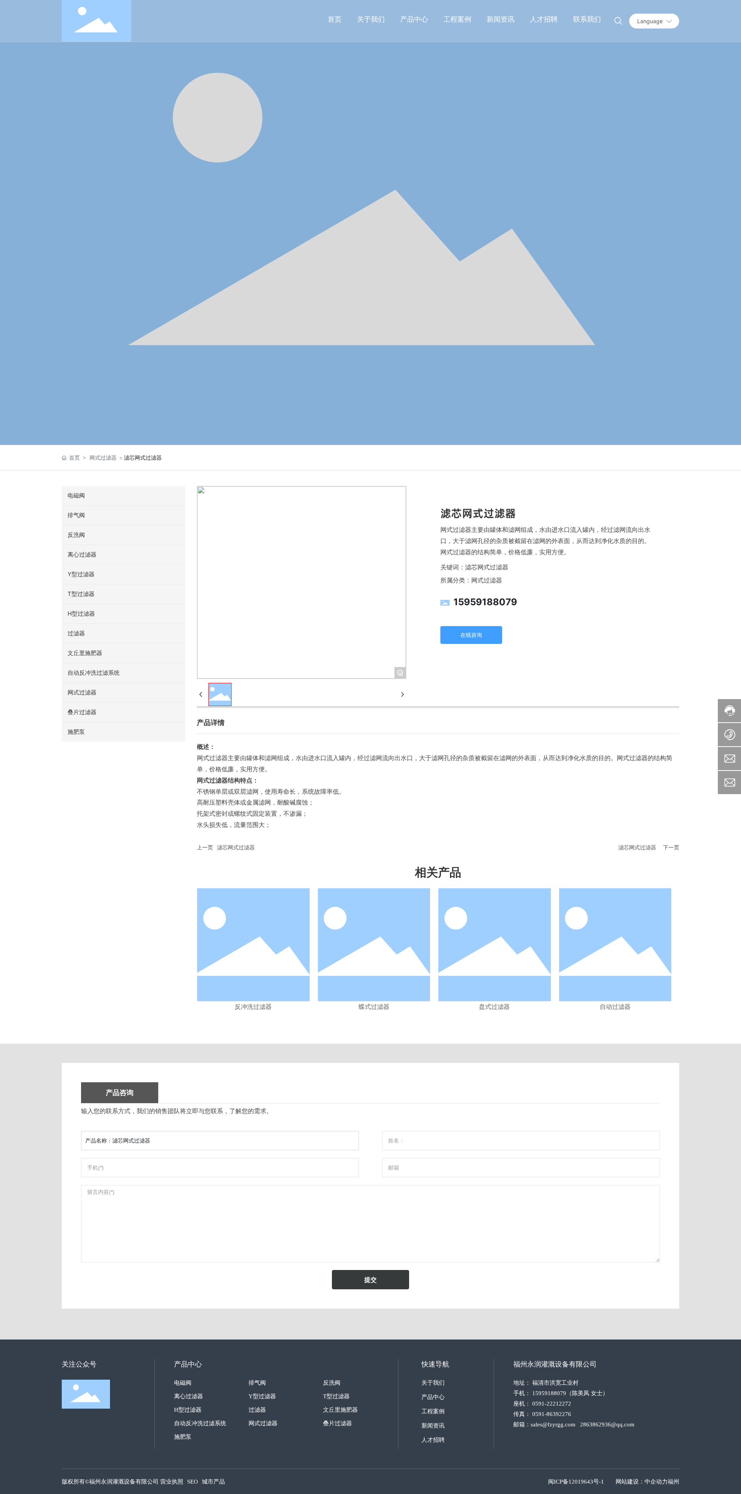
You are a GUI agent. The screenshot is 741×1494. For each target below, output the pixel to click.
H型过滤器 (187, 1410)
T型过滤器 (336, 1396)
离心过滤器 (188, 1396)
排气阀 (257, 1383)
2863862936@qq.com (607, 1424)
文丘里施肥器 (340, 1410)
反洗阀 (331, 1383)
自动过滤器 (615, 1006)
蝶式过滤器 (374, 1006)
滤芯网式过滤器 (236, 848)
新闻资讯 (433, 1426)
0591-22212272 (551, 1404)
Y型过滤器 (262, 1396)
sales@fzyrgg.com (553, 1424)
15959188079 (485, 602)
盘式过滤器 (494, 1006)
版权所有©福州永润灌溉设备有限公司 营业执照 (122, 1482)
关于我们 (433, 1383)
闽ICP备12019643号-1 (576, 1482)
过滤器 (257, 1410)
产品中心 (433, 1397)
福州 (673, 1482)
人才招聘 (433, 1440)
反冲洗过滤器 (253, 1006)
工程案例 (433, 1411)
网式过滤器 (103, 457)
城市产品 (213, 1482)
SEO (192, 1482)
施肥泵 (182, 1437)
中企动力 (656, 1482)
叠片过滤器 (337, 1423)
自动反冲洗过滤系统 (200, 1423)
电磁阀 (182, 1383)
